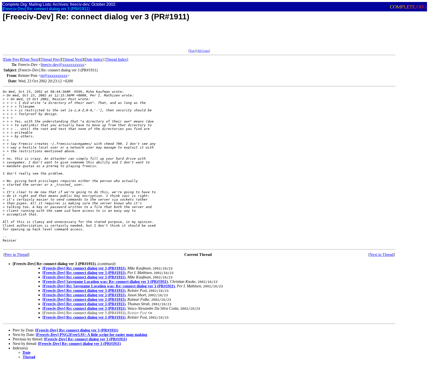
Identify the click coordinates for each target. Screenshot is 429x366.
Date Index (93, 59)
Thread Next (72, 59)
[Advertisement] (93, 38)
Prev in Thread (16, 254)
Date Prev (12, 59)
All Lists (203, 51)
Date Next (30, 59)
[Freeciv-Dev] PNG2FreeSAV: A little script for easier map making (91, 335)
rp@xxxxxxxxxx (53, 75)
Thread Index (116, 59)
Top (192, 51)
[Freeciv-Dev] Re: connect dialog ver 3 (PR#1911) (83, 268)
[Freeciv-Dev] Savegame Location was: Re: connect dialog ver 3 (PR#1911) (105, 281)
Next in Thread (381, 254)
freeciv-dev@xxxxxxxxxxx (62, 64)
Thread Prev (50, 59)
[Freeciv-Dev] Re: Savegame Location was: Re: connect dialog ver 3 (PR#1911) (108, 286)
